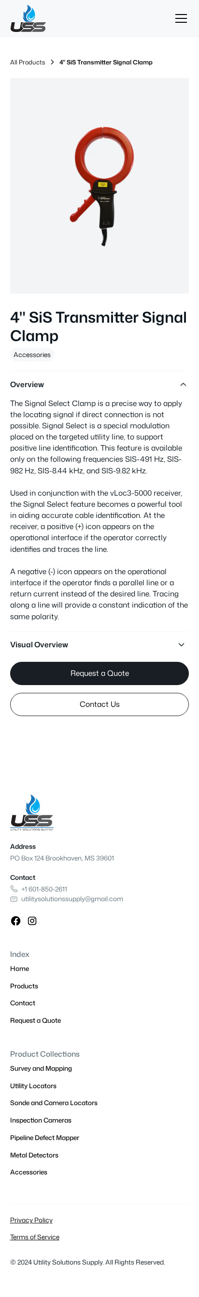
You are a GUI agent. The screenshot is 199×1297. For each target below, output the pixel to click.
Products (24, 985)
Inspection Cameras (40, 1120)
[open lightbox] (99, 186)
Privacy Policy (31, 1219)
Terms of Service (34, 1236)
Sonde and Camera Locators (54, 1102)
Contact (22, 1002)
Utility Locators (33, 1085)
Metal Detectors (34, 1154)
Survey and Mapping (41, 1068)
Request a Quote (100, 673)
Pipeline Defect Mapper (44, 1137)
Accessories (32, 354)
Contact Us (100, 704)
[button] (179, 18)
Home (19, 968)
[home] (28, 18)
